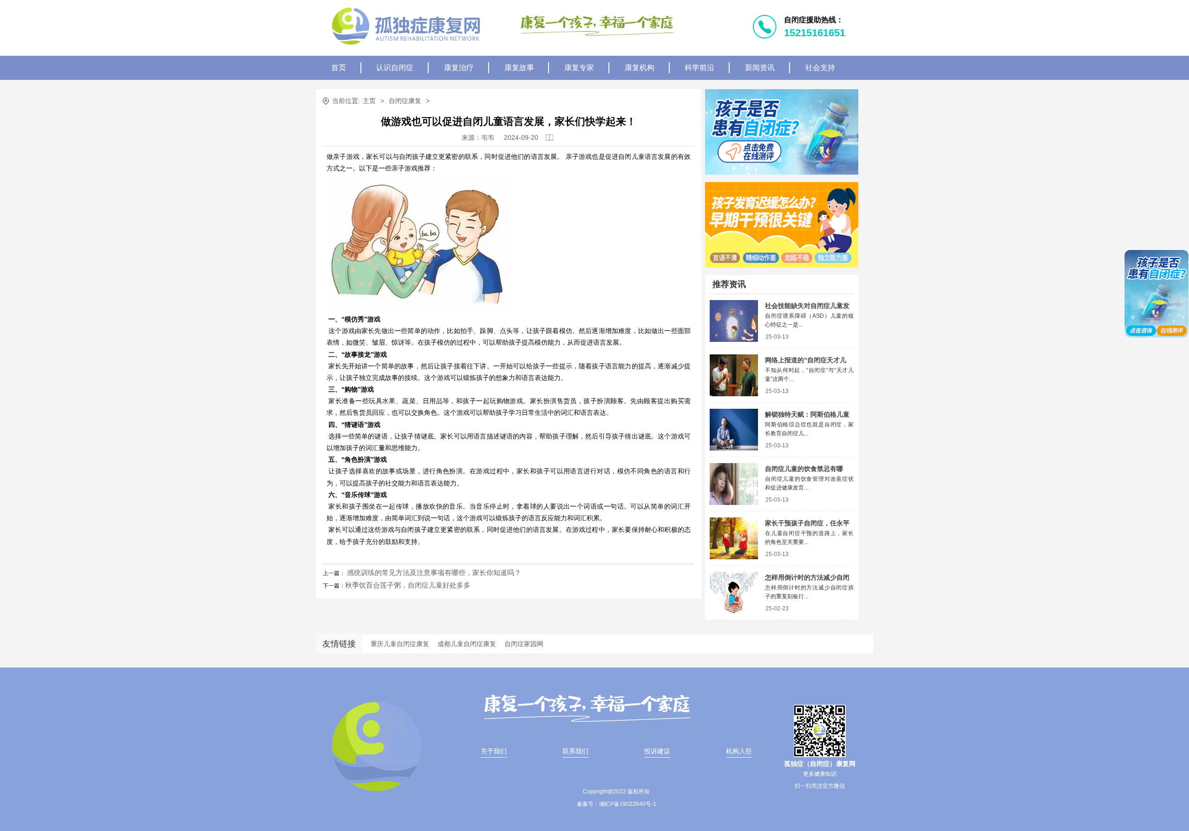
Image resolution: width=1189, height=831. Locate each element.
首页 (338, 68)
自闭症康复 (405, 101)
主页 (369, 101)
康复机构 (639, 68)
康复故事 (519, 68)
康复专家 (579, 68)
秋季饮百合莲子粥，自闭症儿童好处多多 (407, 585)
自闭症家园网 (523, 644)
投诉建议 (657, 751)
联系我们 (575, 751)
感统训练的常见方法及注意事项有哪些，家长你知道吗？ (433, 572)
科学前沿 (699, 68)
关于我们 (494, 751)
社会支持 (820, 68)
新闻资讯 (760, 68)
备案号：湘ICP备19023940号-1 (616, 804)
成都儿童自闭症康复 (467, 644)
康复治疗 (459, 68)
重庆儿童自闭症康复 (400, 644)
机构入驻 (739, 751)
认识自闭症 (394, 68)
